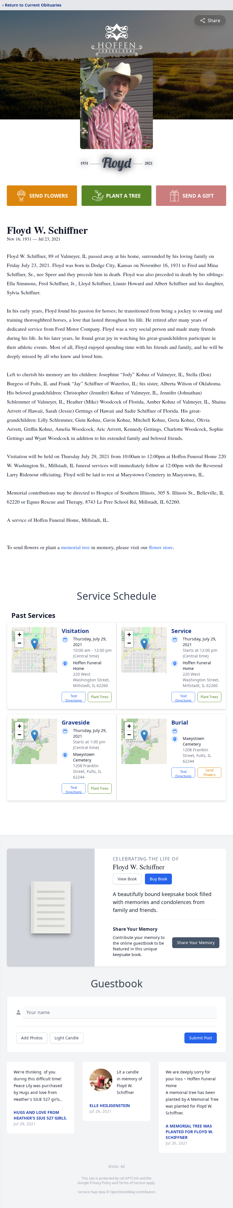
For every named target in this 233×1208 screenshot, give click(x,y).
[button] (34, 644)
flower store (161, 547)
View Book (127, 879)
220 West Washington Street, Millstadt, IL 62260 (91, 679)
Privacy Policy (100, 1182)
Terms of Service (132, 1182)
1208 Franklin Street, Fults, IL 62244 (87, 771)
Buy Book (158, 879)
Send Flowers (209, 772)
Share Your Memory (196, 942)
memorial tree (75, 547)
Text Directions (74, 698)
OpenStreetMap (122, 1192)
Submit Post (200, 1038)
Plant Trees (100, 696)
